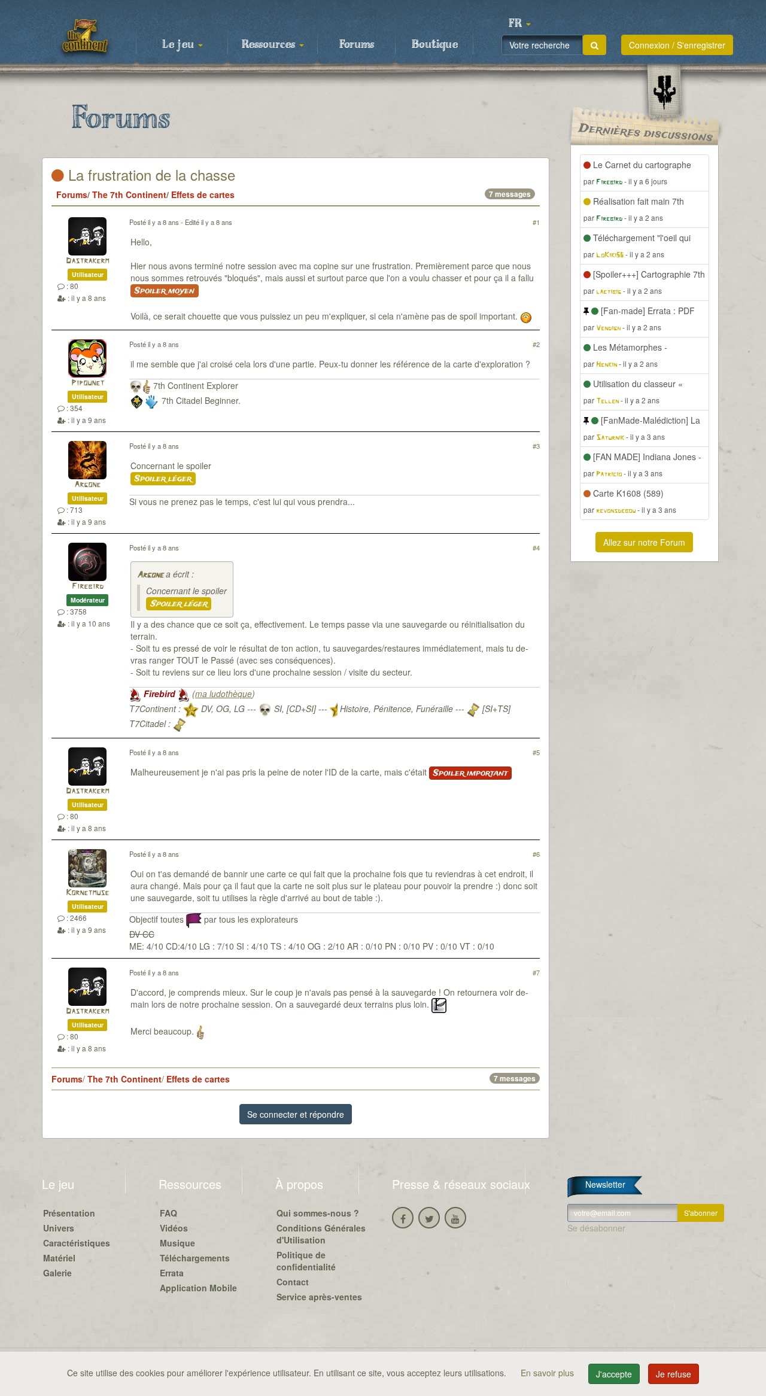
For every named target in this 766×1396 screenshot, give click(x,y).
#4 (536, 547)
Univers (58, 1228)
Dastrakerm (87, 261)
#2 (536, 344)
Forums (356, 44)
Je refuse (673, 1374)
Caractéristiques (76, 1243)
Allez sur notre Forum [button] (644, 542)
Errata (172, 1273)
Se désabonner (596, 1228)
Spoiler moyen (164, 291)
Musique (177, 1243)
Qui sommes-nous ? (317, 1213)
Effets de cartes (203, 194)
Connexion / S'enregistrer (677, 45)
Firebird (88, 586)
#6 (536, 854)
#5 (536, 752)
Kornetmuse (87, 893)
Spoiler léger (163, 479)
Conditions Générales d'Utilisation (321, 1234)
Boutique (435, 44)
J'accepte (614, 1374)
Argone (87, 484)
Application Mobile (198, 1288)
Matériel (59, 1258)
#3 (536, 446)
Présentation (69, 1213)
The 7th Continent (129, 194)
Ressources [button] (270, 44)
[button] (519, 24)
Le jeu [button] (179, 44)
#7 (536, 972)
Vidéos (174, 1228)
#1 (536, 222)
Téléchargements (195, 1258)
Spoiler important (470, 773)
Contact (292, 1282)
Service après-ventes (319, 1297)
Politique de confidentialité (306, 1261)
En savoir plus (548, 1373)
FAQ (168, 1213)
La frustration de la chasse (149, 174)
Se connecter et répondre (295, 1114)
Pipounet (87, 383)
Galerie (57, 1273)
